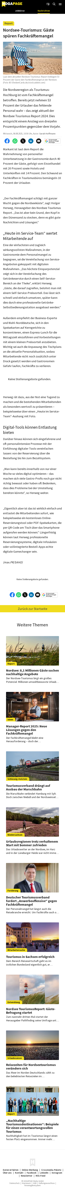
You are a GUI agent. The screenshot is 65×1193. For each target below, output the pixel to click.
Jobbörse (19, 10)
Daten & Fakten (10, 1169)
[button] (60, 4)
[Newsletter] (48, 4)
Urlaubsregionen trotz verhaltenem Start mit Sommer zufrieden (32, 843)
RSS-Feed (40, 1175)
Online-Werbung (30, 1169)
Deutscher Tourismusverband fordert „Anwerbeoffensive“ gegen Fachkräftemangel (31, 901)
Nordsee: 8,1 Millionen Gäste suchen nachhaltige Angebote (32, 672)
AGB (34, 1183)
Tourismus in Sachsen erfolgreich (30, 957)
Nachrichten (44, 10)
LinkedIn (44, 1172)
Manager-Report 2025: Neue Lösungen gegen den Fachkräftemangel (26, 729)
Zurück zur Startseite (32, 609)
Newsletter (26, 1175)
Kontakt (19, 1172)
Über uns (7, 1172)
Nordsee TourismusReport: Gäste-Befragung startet (30, 1011)
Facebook (31, 1172)
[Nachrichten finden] (54, 4)
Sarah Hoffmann (47, 133)
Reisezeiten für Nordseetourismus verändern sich (31, 1066)
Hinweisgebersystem (32, 1185)
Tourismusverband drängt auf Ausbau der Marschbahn (28, 787)
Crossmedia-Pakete (51, 1169)
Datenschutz (15, 1183)
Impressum (26, 1183)
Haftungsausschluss (47, 1183)
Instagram (57, 1172)
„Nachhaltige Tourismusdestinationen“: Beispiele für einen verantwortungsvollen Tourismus (32, 1126)
